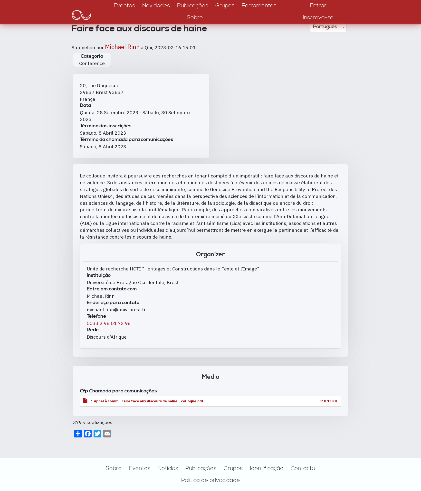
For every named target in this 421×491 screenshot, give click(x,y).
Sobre (114, 468)
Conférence (92, 63)
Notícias (168, 468)
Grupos (233, 468)
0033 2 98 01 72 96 (109, 323)
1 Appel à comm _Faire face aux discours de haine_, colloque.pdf (147, 401)
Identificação (267, 468)
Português (325, 27)
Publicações (200, 468)
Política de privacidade (210, 480)
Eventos (139, 468)
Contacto (303, 468)
